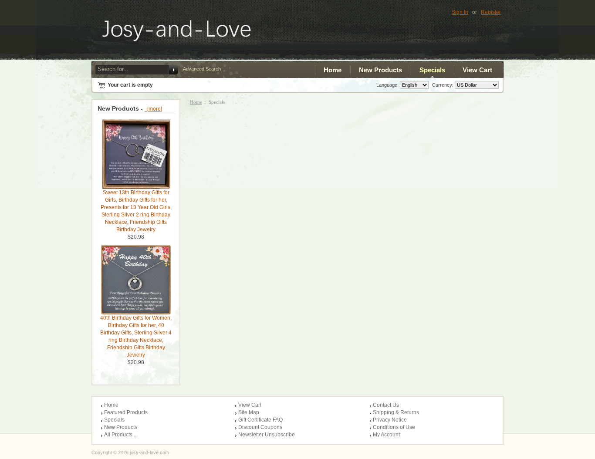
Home (332, 70)
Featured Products (126, 412)
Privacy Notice (390, 419)
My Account (386, 434)
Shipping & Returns (396, 412)
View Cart (477, 70)
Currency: (441, 85)
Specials (432, 70)
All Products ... (121, 434)
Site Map (248, 412)
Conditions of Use (394, 427)
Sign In (460, 12)
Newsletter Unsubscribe (266, 434)
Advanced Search (202, 68)
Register (491, 12)
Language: (387, 85)
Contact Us (386, 405)
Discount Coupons (260, 427)
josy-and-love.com (149, 452)
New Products (380, 70)
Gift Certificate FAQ (260, 419)
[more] (153, 109)
